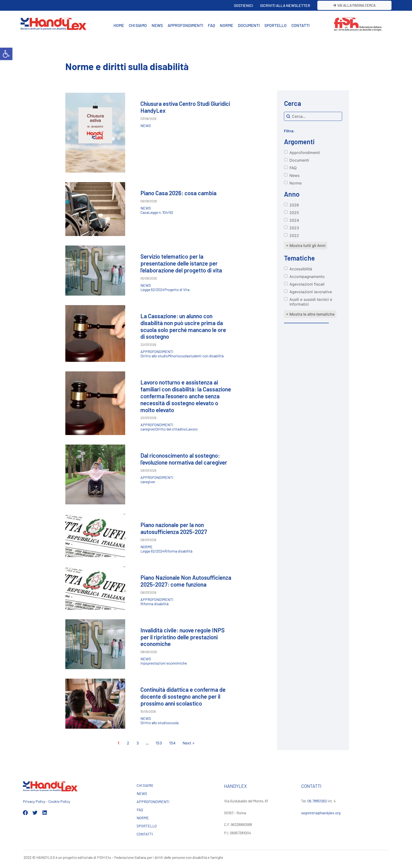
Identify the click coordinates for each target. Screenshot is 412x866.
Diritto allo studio (154, 356)
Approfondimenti (156, 351)
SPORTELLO (275, 25)
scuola (183, 356)
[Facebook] (25, 812)
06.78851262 (317, 801)
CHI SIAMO (138, 25)
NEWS (157, 25)
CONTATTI (300, 25)
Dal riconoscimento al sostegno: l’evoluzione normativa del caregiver (183, 459)
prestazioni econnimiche (167, 663)
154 (172, 743)
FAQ (211, 25)
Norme (146, 547)
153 (158, 743)
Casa (144, 212)
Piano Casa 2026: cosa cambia (178, 193)
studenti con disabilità (206, 356)
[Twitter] (34, 812)
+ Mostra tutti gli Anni (305, 245)
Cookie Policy (59, 801)
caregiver (147, 429)
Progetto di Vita (177, 289)
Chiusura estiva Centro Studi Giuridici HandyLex (185, 107)
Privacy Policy (34, 801)
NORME (226, 25)
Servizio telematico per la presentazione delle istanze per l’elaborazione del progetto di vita (181, 263)
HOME (118, 25)
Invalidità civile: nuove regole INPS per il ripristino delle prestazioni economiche (182, 637)
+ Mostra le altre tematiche (310, 314)
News (145, 125)
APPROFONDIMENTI (185, 25)
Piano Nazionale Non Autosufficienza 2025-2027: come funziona (185, 581)
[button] (6, 54)
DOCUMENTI (249, 25)
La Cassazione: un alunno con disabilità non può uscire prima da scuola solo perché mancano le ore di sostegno (183, 326)
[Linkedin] (44, 812)
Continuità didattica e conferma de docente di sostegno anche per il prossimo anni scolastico (183, 696)
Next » (189, 743)
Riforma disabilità (178, 551)
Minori (173, 356)
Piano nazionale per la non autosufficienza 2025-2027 (173, 528)
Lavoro (192, 429)
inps (143, 663)
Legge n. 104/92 (160, 212)
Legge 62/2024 (152, 289)
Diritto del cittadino (170, 429)
